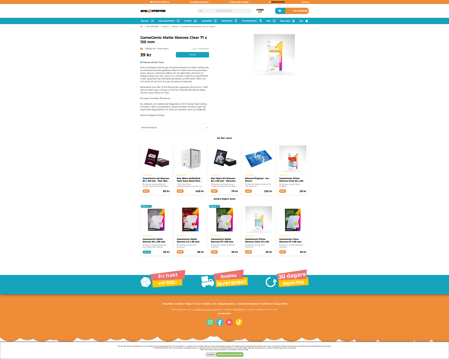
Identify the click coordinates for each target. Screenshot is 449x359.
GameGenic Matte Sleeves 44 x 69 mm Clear (188, 242)
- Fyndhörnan (266, 304)
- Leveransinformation (247, 304)
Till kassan (300, 11)
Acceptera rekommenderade (230, 354)
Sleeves (175, 26)
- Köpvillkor (167, 304)
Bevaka (192, 55)
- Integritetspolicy (225, 304)
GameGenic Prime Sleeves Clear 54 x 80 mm (291, 181)
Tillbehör (165, 26)
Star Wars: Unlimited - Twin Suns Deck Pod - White (189, 181)
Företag (305, 2)
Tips (301, 21)
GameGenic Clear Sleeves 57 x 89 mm (290, 240)
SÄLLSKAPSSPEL (152, 26)
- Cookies (179, 304)
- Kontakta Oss (208, 304)
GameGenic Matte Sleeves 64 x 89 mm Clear (154, 242)
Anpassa (211, 354)
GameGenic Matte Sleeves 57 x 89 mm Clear (222, 242)
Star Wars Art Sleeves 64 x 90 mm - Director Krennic (223, 181)
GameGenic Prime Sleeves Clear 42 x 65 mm (257, 242)
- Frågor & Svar (192, 304)
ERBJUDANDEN (278, 2)
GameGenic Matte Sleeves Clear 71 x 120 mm (198, 26)
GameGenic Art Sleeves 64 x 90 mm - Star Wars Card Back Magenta (156, 181)
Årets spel (285, 21)
